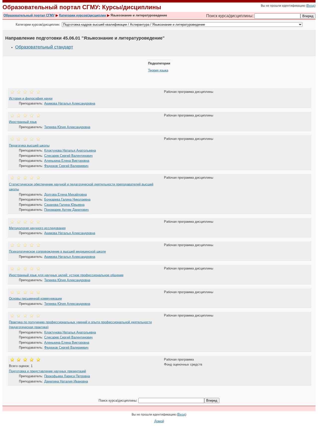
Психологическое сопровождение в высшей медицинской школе (57, 251)
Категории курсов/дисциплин (82, 15)
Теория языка (158, 70)
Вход (311, 5)
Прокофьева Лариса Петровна (67, 376)
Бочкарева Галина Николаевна (67, 199)
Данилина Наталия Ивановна (66, 381)
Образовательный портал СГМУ (29, 15)
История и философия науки (30, 98)
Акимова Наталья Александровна (69, 103)
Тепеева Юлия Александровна (67, 127)
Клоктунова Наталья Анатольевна (70, 150)
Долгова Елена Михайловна (65, 194)
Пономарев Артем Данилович (66, 210)
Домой (159, 421)
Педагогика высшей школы (29, 145)
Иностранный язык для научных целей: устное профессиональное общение (66, 275)
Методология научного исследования (37, 228)
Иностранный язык (23, 122)
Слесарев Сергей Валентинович (68, 156)
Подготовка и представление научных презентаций (47, 371)
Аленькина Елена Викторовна (66, 160)
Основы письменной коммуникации (35, 298)
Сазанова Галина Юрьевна (64, 205)
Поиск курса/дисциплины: (230, 16)
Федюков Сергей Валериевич (66, 166)
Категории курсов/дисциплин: (38, 24)
